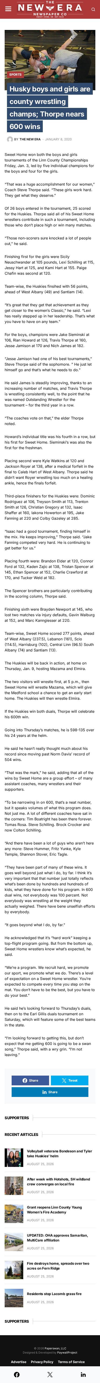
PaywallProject (67, 1352)
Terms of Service (71, 1362)
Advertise (18, 1362)
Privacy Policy (42, 1362)
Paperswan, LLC (55, 1348)
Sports (15, 74)
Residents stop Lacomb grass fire (54, 1294)
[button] (8, 9)
